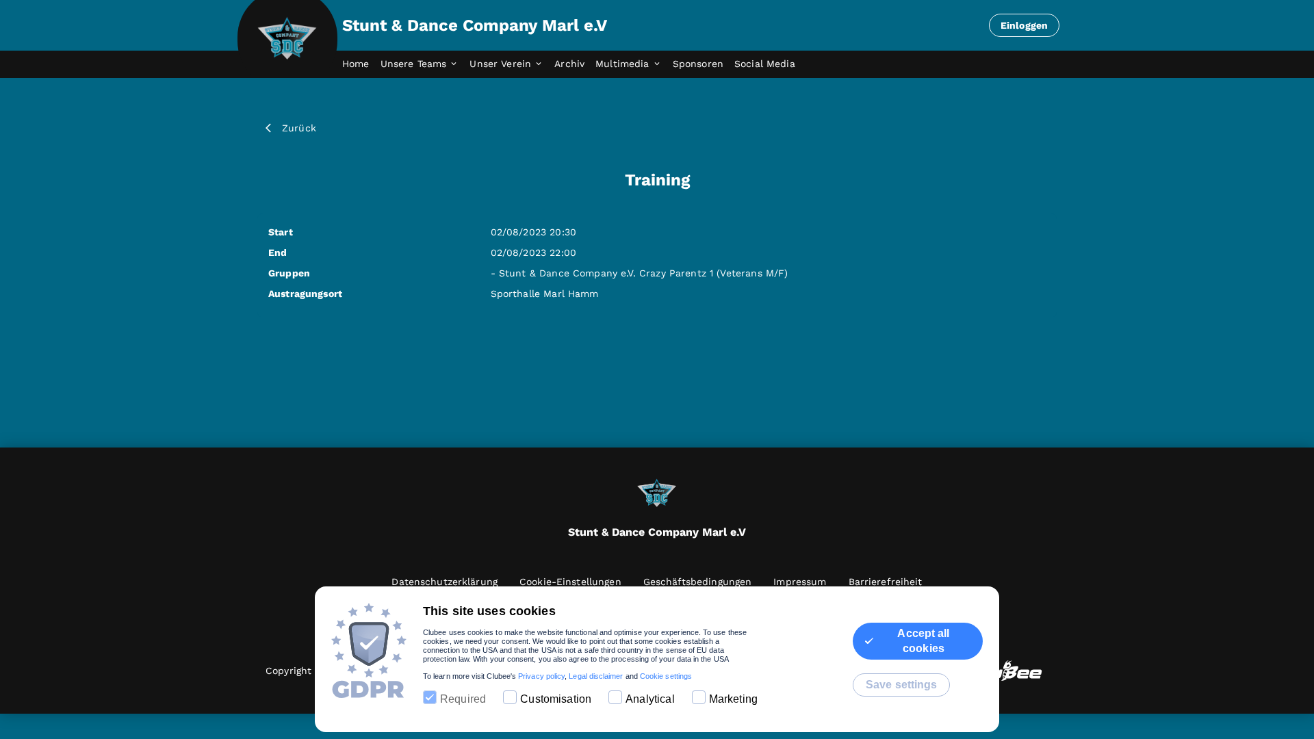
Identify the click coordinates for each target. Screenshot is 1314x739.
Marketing (733, 699)
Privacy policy (541, 676)
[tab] (361, 64)
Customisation (555, 699)
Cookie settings (666, 676)
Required (463, 699)
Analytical (650, 699)
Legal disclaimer (596, 676)
